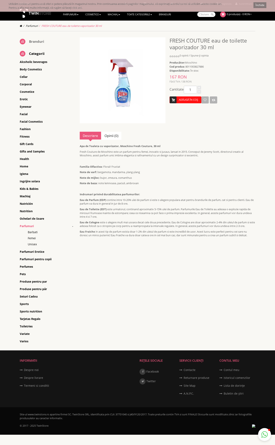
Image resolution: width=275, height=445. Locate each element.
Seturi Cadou (29, 296)
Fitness (25, 136)
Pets (23, 274)
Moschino (191, 62)
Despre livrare (33, 378)
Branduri (36, 41)
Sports (24, 304)
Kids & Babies (29, 189)
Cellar (24, 77)
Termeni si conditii (36, 386)
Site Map (189, 386)
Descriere (90, 135)
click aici (77, 7)
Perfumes (26, 266)
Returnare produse (196, 378)
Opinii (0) (111, 135)
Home (24, 166)
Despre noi (31, 370)
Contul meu (231, 370)
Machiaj (25, 196)
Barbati (33, 232)
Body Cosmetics (31, 69)
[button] (264, 434)
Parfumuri (32, 26)
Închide (259, 5)
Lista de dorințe (234, 386)
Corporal (26, 84)
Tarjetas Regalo (30, 319)
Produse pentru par (33, 281)
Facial (24, 114)
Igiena (24, 174)
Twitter (151, 381)
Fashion (25, 129)
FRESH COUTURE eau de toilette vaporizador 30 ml (71, 26)
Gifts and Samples (32, 151)
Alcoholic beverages (33, 62)
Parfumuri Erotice (32, 252)
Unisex (32, 244)
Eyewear (25, 107)
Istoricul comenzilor (237, 378)
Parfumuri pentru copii (36, 259)
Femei (32, 238)
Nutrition (26, 211)
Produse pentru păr (33, 289)
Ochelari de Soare (32, 218)
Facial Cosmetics (31, 121)
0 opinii (184, 55)
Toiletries (26, 326)
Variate (25, 334)
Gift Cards (26, 144)
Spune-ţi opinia (199, 55)
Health (24, 159)
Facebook (152, 371)
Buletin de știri (234, 393)
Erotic (24, 99)
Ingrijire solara (30, 181)
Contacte (189, 370)
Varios (24, 341)
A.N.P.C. (189, 393)
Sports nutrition (31, 311)
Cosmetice (27, 92)
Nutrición (26, 204)
